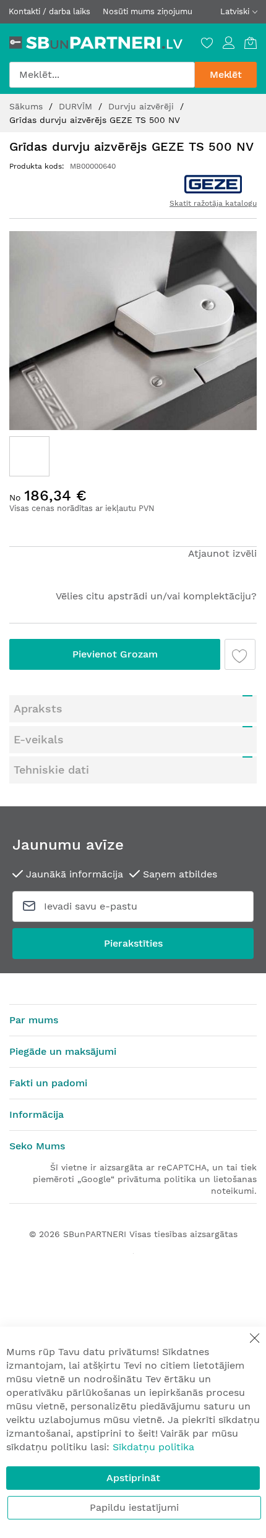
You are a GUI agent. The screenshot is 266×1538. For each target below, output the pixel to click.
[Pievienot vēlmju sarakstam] (240, 654)
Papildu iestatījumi (134, 1507)
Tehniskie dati (51, 769)
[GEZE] (213, 184)
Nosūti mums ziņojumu (147, 11)
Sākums (27, 106)
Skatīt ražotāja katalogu (213, 203)
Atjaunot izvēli (222, 553)
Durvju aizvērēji (142, 106)
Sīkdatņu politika (153, 1447)
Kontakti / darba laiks (49, 11)
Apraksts (38, 708)
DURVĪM (77, 106)
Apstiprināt (133, 1478)
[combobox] (102, 75)
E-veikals (39, 739)
